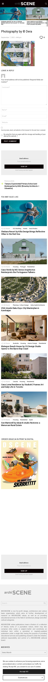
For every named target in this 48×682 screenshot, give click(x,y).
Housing (15, 267)
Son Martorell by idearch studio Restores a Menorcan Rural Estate (20, 423)
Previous (1, 16)
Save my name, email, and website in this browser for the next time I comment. (23, 130)
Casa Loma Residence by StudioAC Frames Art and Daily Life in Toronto (22, 385)
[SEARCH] (46, 3)
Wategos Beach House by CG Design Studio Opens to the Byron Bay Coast (21, 347)
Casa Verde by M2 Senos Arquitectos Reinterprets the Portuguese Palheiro (37, 23)
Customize (22, 678)
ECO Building (17, 228)
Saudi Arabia (33, 228)
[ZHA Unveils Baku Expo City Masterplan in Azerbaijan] (24, 290)
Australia (16, 343)
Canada (15, 381)
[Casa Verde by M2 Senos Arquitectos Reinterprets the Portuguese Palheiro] (24, 251)
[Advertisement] (24, 523)
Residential (30, 267)
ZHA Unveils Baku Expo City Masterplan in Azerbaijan (20, 309)
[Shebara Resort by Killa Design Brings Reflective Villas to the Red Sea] (13, 13)
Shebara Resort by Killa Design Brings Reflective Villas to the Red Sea (12, 23)
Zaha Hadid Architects (37, 305)
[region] (24, 669)
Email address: (24, 158)
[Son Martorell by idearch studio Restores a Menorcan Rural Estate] (24, 404)
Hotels (25, 228)
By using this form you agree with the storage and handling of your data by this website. (25, 135)
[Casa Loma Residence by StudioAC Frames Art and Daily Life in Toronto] (24, 366)
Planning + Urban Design (21, 305)
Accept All (24, 671)
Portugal (23, 267)
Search (44, 603)
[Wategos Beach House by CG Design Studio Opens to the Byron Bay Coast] (24, 328)
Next (47, 16)
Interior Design (32, 343)
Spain (31, 420)
